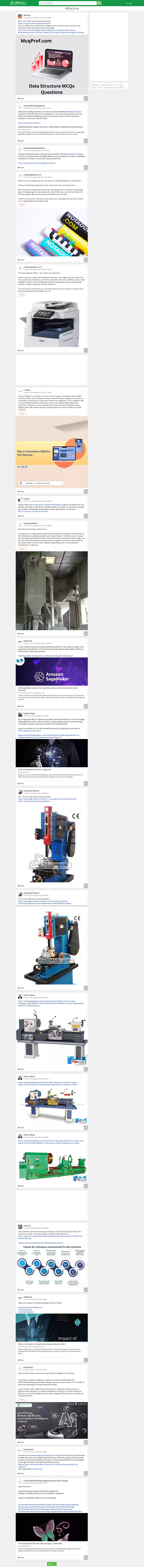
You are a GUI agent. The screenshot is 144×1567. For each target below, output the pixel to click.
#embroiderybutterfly (26, 1509)
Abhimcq (27, 15)
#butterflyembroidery (37, 1507)
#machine (77, 111)
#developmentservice (52, 737)
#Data (20, 30)
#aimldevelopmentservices (28, 737)
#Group (37, 1005)
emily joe (27, 1226)
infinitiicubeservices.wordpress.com (32, 693)
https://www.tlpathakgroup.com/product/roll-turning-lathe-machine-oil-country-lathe (50, 1141)
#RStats (39, 32)
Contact (106, 87)
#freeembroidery (45, 1504)
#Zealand (21, 156)
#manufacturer (46, 903)
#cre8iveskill (23, 1504)
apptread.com (25, 772)
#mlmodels (48, 1243)
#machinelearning (25, 32)
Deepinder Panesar (31, 791)
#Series (32, 801)
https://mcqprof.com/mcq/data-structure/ (34, 23)
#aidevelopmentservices (69, 735)
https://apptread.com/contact (29, 730)
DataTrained (28, 1449)
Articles (93, 87)
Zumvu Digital (119, 87)
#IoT (34, 32)
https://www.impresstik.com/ (29, 123)
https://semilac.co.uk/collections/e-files (33, 511)
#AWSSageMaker (24, 656)
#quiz (57, 32)
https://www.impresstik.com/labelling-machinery (36, 163)
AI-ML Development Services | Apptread (34, 769)
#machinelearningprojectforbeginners (40, 1455)
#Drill (52, 505)
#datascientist (23, 1243)
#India (65, 1084)
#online (46, 32)
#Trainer (68, 1003)
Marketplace (95, 85)
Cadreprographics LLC (33, 175)
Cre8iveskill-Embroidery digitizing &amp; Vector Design (46, 1481)
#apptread (22, 735)
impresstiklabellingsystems (34, 106)
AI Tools (100, 87)
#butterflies (51, 1507)
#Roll (20, 1143)
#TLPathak (73, 1084)
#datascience (64, 30)
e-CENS (27, 390)
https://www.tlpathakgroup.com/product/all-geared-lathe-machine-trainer (46, 1001)
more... (22, 205)
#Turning (25, 1143)
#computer (36, 30)
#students (63, 32)
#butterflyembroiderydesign (61, 1509)
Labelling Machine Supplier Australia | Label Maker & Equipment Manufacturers (50, 127)
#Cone (20, 801)
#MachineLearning (52, 656)
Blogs (121, 85)
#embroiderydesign (43, 1511)
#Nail (47, 505)
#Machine (58, 505)
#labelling (69, 111)
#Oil (46, 1143)
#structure (27, 30)
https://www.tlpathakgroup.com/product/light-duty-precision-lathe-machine (47, 1082)
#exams (81, 32)
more (50, 1564)
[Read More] (86, 98)
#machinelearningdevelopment (30, 1307)
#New (80, 154)
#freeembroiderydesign (62, 1504)
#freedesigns (23, 1507)
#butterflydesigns (43, 1509)
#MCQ (43, 30)
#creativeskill (33, 1504)
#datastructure (52, 30)
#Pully (26, 801)
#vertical (21, 903)
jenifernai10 (28, 1367)
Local (116, 85)
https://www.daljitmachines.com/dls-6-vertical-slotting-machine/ (43, 901)
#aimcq (72, 30)
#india (55, 903)
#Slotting (38, 801)
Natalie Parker (29, 713)
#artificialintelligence (35, 735)
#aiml (42, 737)
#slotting (28, 903)
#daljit (60, 903)
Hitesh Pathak (29, 995)
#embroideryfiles (75, 1511)
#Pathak (30, 1005)
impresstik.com (25, 129)
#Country (52, 1143)
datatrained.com (36, 1469)
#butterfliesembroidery (65, 1507)
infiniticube (28, 641)
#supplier (21, 114)
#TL (24, 1005)
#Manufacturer (78, 1003)
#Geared (47, 1003)
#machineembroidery (26, 1511)
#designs (75, 1504)
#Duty (26, 1084)
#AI (58, 735)
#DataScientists (38, 656)
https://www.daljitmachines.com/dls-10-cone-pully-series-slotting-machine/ (47, 799)
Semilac (27, 499)
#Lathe (54, 1003)
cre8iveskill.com (25, 1546)
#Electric (41, 505)
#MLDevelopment (66, 656)
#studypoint (72, 32)
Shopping (103, 85)
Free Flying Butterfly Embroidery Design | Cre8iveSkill (40, 1543)
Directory (110, 85)
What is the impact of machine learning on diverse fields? (41, 1344)
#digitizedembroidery (59, 1511)
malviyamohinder (30, 523)
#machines (72, 154)
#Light (20, 1084)
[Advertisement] (34, 370)
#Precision (33, 1084)
